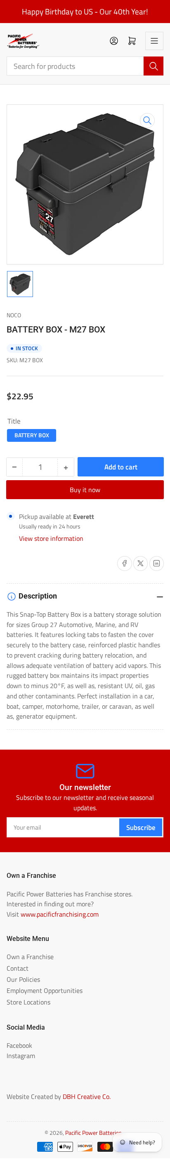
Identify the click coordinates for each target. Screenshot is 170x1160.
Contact (17, 968)
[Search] (153, 66)
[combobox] (85, 66)
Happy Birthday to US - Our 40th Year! (85, 11)
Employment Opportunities (45, 990)
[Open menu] (154, 41)
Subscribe (141, 827)
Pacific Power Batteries (93, 1132)
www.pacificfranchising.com (60, 914)
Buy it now (85, 490)
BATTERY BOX (31, 435)
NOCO (14, 315)
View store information (51, 538)
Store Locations (28, 1002)
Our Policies (23, 979)
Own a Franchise (30, 957)
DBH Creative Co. (87, 1096)
